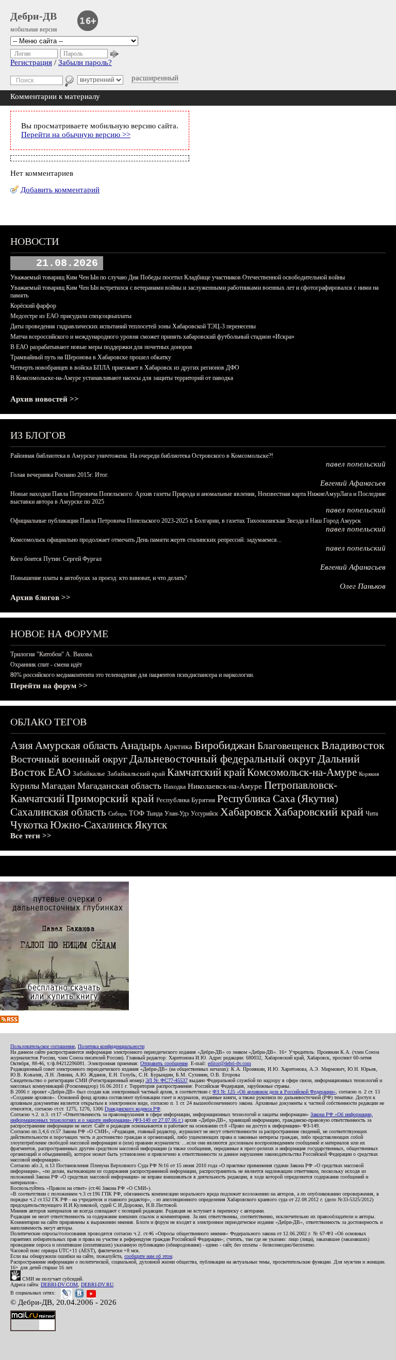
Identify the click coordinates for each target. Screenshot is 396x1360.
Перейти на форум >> (49, 686)
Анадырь (141, 745)
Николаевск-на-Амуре (225, 786)
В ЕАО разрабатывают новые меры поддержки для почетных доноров (101, 347)
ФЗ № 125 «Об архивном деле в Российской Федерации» (274, 1091)
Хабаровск (246, 811)
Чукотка (29, 825)
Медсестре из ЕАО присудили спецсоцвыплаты (70, 316)
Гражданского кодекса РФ (132, 1109)
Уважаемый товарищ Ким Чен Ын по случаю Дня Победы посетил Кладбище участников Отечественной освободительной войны (177, 277)
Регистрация (31, 62)
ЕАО (59, 772)
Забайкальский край (136, 773)
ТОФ (136, 813)
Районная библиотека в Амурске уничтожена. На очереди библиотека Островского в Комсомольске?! (141, 455)
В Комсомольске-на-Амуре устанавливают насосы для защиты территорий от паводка (121, 378)
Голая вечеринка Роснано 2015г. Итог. (59, 474)
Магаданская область (119, 786)
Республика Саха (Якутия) (277, 798)
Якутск (151, 825)
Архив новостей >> (44, 399)
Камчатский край (206, 772)
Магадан (58, 786)
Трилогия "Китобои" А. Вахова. (51, 654)
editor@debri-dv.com (229, 1063)
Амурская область (76, 745)
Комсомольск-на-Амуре (302, 772)
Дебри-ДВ (33, 16)
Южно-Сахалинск (91, 825)
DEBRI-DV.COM (59, 1284)
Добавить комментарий (60, 190)
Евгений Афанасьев (353, 483)
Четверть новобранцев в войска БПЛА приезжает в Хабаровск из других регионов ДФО (124, 367)
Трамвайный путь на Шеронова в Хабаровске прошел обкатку (90, 357)
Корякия (369, 774)
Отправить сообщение (164, 1063)
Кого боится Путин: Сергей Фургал (56, 558)
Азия (21, 745)
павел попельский (356, 464)
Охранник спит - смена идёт (46, 664)
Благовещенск (288, 745)
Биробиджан (224, 745)
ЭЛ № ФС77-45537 (166, 1080)
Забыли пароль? (85, 62)
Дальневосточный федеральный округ (222, 758)
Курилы (24, 786)
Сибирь (117, 813)
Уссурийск (204, 813)
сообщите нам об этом (148, 1256)
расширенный (154, 78)
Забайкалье (89, 773)
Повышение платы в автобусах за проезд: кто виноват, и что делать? (98, 578)
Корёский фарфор (33, 305)
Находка (174, 786)
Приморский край (110, 798)
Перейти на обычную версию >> (75, 134)
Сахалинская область (58, 812)
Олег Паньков (363, 586)
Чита (372, 813)
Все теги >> (31, 836)
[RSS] (9, 1020)
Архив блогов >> (40, 597)
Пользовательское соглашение (42, 1046)
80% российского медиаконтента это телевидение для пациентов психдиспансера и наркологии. (132, 674)
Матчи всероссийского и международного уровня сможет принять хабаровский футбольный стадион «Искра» (152, 336)
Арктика (178, 746)
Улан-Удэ (176, 813)
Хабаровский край (319, 811)
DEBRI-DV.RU (97, 1284)
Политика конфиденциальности (111, 1046)
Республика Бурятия (185, 800)
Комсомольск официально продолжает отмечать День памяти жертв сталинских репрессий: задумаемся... (146, 539)
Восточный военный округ (68, 759)
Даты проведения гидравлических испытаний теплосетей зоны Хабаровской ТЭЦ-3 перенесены (133, 326)
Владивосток (353, 745)
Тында (154, 813)
